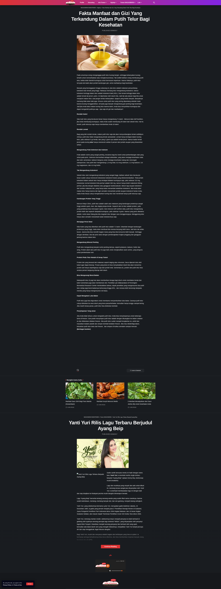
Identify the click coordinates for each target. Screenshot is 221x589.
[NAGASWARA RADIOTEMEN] (70, 2)
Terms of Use (18, 585)
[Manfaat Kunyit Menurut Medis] (110, 390)
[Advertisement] (110, 350)
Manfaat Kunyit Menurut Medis (107, 401)
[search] (154, 2)
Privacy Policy (7, 585)
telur (91, 142)
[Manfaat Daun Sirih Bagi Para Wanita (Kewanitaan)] (79, 390)
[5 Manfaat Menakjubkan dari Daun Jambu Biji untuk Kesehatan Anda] (141, 390)
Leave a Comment (136, 370)
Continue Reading (110, 546)
